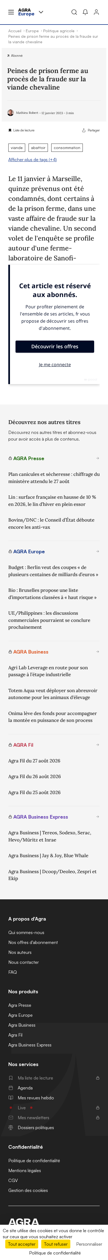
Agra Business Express (30, 1045)
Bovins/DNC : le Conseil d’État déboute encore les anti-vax (51, 523)
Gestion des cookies (28, 1190)
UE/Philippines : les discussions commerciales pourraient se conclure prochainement (49, 620)
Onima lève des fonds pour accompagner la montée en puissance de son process (52, 717)
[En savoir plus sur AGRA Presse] (98, 458)
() (32, 159)
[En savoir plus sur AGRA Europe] (98, 551)
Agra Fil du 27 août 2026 (34, 761)
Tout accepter (21, 1244)
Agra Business (21, 1025)
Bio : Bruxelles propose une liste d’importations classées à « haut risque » (52, 593)
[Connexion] (96, 12)
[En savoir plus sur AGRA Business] (98, 652)
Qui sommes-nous (26, 932)
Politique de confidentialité (34, 1160)
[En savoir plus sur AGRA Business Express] (98, 817)
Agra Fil (15, 1035)
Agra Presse (19, 1005)
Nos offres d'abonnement (33, 942)
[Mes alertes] (85, 12)
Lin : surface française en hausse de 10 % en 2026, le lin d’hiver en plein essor (52, 500)
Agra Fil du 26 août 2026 (34, 776)
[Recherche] (74, 12)
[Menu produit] (41, 12)
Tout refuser (56, 1244)
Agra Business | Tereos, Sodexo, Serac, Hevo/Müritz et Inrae (49, 836)
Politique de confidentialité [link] (55, 1253)
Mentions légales (24, 1170)
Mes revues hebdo (36, 1097)
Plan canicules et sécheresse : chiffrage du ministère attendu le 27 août (54, 477)
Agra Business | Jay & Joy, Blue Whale (48, 855)
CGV (13, 1180)
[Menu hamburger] (11, 12)
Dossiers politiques (36, 1127)
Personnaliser (89, 1244)
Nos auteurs (20, 952)
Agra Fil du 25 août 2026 (34, 792)
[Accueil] (54, 1222)
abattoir (38, 147)
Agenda (25, 1088)
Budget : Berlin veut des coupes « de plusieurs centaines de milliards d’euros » (53, 571)
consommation (67, 147)
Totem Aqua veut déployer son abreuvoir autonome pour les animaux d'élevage (52, 694)
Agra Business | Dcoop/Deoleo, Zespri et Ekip (52, 875)
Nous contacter (23, 962)
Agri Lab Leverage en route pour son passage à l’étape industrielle (48, 671)
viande (17, 147)
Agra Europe (20, 1015)
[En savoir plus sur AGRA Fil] (98, 745)
